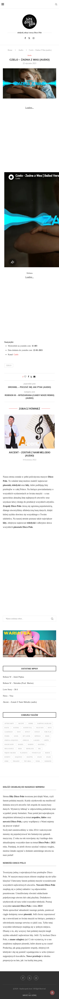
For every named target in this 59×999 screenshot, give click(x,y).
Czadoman (8, 732)
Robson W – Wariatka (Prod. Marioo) (18, 683)
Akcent (21, 723)
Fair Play (47, 732)
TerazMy (16, 761)
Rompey (7, 757)
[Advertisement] (29, 139)
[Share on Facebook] (28, 377)
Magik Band (9, 744)
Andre (30, 723)
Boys (50, 727)
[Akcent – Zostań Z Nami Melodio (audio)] (29, 432)
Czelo (16, 354)
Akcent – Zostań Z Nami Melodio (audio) (20, 702)
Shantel (29, 757)
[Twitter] (29, 38)
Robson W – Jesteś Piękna (13, 677)
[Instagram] (33, 38)
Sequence (18, 757)
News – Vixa (8, 696)
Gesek (16, 736)
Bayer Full (27, 727)
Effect (27, 732)
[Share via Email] (34, 377)
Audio (20, 50)
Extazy (37, 732)
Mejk (20, 748)
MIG (39, 748)
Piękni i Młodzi (10, 753)
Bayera (16, 727)
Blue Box (40, 727)
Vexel (38, 761)
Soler (48, 757)
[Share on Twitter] (31, 377)
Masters (41, 744)
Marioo (31, 744)
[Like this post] (25, 377)
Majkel (20, 744)
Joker (47, 736)
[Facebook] (25, 38)
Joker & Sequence (11, 740)
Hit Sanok (26, 736)
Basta (6, 727)
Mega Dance (9, 748)
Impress (38, 736)
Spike (6, 761)
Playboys (23, 753)
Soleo (39, 757)
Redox (47, 753)
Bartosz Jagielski (44, 723)
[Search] (56, 4)
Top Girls (27, 761)
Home (10, 50)
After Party (9, 723)
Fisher (6, 736)
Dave (19, 732)
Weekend (47, 761)
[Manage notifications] (52, 992)
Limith (46, 740)
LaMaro (36, 740)
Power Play (36, 753)
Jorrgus (26, 740)
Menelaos (30, 748)
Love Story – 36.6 (10, 689)
